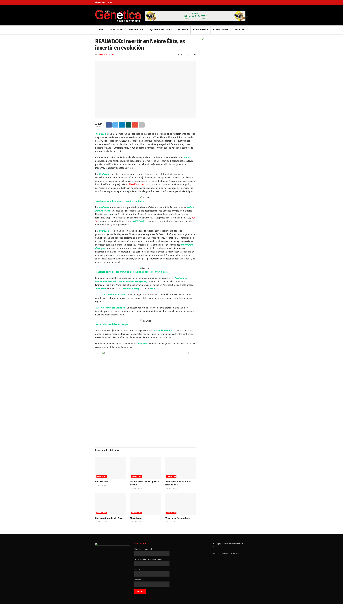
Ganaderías (239, 30)
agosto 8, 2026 (101, 485)
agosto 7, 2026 (136, 488)
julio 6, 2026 (170, 522)
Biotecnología (135, 30)
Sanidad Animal (220, 30)
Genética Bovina (106, 55)
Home (100, 30)
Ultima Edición (116, 30)
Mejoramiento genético (160, 30)
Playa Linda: (136, 518)
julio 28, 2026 (136, 522)
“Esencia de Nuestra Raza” (178, 518)
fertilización (135, 184)
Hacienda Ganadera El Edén (109, 518)
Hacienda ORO (102, 481)
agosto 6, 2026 (171, 488)
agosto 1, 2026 (101, 522)
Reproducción (200, 30)
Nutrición (183, 30)
